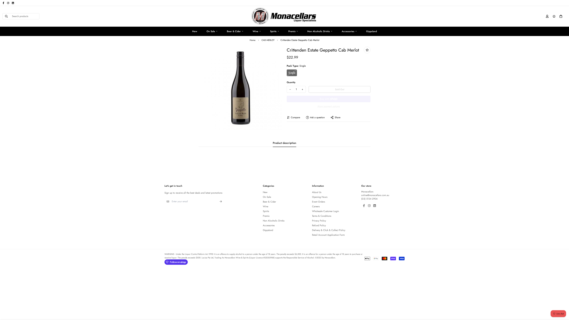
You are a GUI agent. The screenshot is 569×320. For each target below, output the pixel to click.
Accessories (348, 31)
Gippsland (371, 31)
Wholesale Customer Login (325, 211)
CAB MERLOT (268, 40)
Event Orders (318, 201)
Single (291, 73)
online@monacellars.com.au (375, 195)
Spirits (273, 31)
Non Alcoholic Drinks (318, 31)
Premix (291, 31)
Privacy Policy (319, 220)
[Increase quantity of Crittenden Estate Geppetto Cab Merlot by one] (302, 89)
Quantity (291, 82)
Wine (255, 31)
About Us (316, 192)
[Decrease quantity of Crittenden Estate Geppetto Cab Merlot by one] (290, 89)
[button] (560, 16)
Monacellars (367, 191)
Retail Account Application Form (328, 235)
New (194, 31)
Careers (316, 206)
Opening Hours (319, 197)
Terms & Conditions (321, 216)
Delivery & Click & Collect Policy (328, 230)
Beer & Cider (234, 31)
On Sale (211, 31)
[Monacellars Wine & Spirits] (284, 16)
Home (252, 40)
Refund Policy (319, 225)
